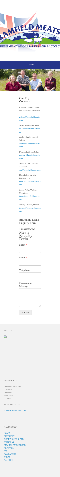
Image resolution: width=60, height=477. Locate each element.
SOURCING (9, 442)
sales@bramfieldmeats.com (15, 410)
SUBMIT (25, 312)
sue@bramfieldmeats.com (29, 169)
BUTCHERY (9, 436)
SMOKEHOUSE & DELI (14, 439)
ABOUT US (9, 448)
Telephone (24, 270)
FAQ (5, 451)
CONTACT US (10, 454)
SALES (7, 457)
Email (23, 257)
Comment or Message (25, 284)
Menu (31, 64)
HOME (7, 433)
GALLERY (8, 460)
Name (23, 244)
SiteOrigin (28, 471)
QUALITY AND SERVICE (15, 445)
